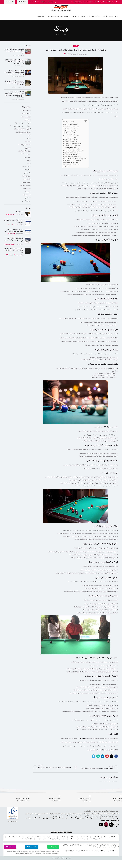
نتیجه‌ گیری (67, 166)
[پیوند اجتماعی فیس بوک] (116, 756)
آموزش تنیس (27, 120)
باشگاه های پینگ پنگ (24, 145)
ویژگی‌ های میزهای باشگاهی (73, 149)
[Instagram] (106, 824)
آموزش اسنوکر (27, 110)
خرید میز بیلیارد (114, 97)
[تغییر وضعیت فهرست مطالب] (85, 121)
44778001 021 (9, 2)
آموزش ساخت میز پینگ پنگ (23, 132)
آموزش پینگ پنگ (26, 117)
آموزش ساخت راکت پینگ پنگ (23, 123)
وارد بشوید (102, 782)
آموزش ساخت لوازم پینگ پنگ (23, 129)
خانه (65, 35)
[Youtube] (101, 824)
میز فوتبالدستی (26, 201)
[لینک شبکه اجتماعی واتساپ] (98, 756)
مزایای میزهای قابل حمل (71, 155)
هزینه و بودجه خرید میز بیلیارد (72, 136)
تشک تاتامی (27, 157)
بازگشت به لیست (75, 767)
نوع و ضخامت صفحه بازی (71, 132)
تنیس (29, 160)
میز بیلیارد (58, 35)
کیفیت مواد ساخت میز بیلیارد (72, 128)
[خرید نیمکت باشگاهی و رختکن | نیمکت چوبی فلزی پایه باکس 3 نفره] (28, 232)
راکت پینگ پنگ (26, 170)
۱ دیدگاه (15, 55)
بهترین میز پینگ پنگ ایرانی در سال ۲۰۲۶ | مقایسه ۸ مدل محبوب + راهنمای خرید (14, 83)
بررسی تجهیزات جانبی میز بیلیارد (72, 156)
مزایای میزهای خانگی (71, 147)
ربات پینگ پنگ (27, 173)
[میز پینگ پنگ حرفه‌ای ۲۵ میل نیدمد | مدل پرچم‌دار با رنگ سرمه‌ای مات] (28, 241)
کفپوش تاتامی (26, 182)
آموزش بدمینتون (26, 114)
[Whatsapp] (116, 824)
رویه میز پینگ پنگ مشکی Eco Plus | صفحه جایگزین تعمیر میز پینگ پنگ (14, 250)
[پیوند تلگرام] (93, 756)
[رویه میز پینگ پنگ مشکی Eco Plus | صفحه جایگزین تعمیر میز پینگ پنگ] (28, 252)
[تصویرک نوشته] (28, 52)
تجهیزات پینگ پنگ (25, 154)
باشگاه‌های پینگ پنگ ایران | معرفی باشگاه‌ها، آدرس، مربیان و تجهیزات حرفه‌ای (14, 51)
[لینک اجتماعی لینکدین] (102, 756)
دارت (29, 164)
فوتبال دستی (27, 179)
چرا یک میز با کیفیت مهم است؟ (72, 164)
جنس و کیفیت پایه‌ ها (70, 134)
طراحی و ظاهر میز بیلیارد (70, 130)
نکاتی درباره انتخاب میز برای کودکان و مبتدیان (76, 158)
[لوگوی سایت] (61, 8)
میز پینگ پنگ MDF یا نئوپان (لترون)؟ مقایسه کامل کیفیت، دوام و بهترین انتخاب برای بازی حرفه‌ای (14, 72)
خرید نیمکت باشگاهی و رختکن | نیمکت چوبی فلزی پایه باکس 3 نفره (13, 230)
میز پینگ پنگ (27, 195)
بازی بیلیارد (28, 142)
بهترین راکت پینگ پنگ (24, 151)
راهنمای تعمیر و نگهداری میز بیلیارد (73, 160)
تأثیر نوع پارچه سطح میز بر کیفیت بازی (74, 151)
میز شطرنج (28, 198)
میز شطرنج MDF (19, 212)
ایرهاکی (28, 139)
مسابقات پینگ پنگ (25, 185)
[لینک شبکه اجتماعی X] (111, 756)
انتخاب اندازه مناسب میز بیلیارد (71, 126)
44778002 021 (22, 2)
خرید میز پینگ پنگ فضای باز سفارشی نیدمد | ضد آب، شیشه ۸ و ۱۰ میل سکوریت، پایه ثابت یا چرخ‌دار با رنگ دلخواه (14, 94)
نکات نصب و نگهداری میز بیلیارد (72, 140)
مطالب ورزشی (27, 188)
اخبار (29, 135)
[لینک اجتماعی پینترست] (107, 756)
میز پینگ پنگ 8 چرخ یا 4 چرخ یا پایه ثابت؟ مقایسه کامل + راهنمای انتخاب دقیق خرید (14, 61)
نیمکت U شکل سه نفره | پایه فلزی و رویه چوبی (13, 221)
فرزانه (78, 54)
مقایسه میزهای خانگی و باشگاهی (73, 145)
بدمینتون (28, 148)
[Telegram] (111, 824)
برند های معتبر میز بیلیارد (71, 138)
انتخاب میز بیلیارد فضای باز (71, 162)
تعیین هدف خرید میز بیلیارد (71, 124)
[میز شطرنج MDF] (28, 214)
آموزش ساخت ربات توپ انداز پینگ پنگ (20, 126)
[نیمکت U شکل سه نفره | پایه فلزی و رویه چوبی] (28, 223)
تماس (92, 750)
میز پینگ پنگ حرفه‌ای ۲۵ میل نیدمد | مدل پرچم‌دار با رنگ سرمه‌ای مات (14, 240)
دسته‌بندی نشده (26, 167)
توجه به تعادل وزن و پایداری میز (72, 153)
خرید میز (108, 175)
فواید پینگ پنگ (26, 176)
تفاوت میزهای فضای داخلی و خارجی (73, 143)
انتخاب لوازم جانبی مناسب (71, 141)
